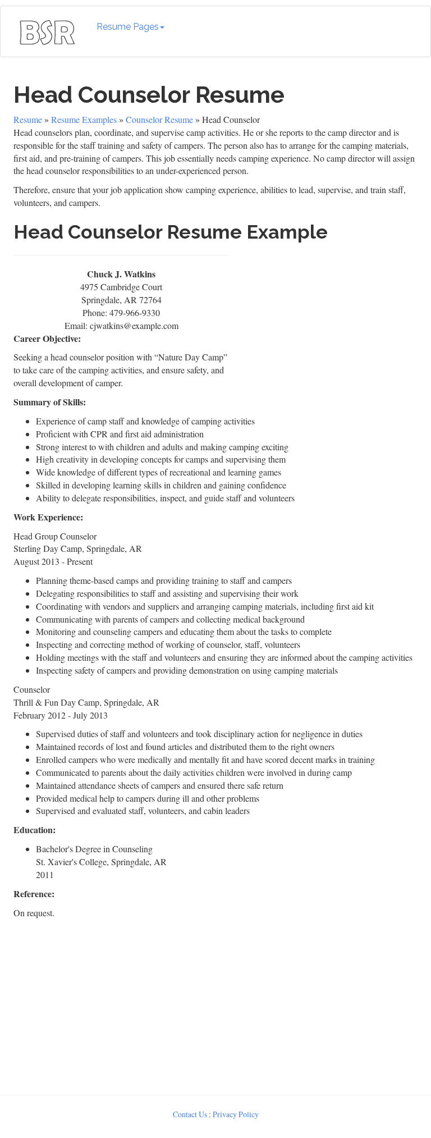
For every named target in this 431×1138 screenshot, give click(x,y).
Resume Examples (84, 119)
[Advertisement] (326, 319)
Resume (27, 119)
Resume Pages (128, 26)
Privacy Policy (236, 1114)
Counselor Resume (159, 119)
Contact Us (190, 1114)
